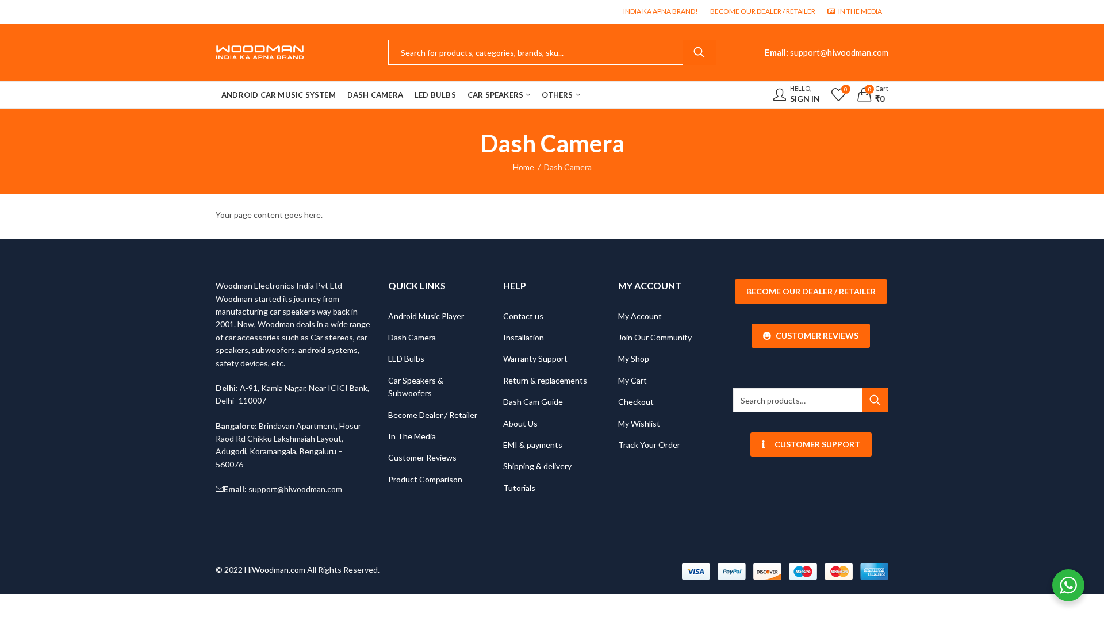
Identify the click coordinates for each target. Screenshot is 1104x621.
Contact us (523, 316)
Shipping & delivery (537, 466)
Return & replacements (545, 380)
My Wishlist (639, 423)
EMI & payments (532, 445)
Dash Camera (412, 337)
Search (699, 52)
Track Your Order (649, 445)
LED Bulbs (406, 358)
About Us (520, 423)
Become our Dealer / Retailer (811, 291)
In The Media (412, 436)
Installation (523, 337)
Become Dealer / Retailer (432, 415)
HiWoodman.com (274, 569)
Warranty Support (535, 358)
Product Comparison (425, 479)
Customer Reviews (422, 457)
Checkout (636, 402)
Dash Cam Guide (533, 402)
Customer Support (817, 444)
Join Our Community (655, 337)
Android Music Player (426, 316)
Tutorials (519, 488)
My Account (640, 316)
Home (523, 167)
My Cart (632, 380)
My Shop (633, 358)
